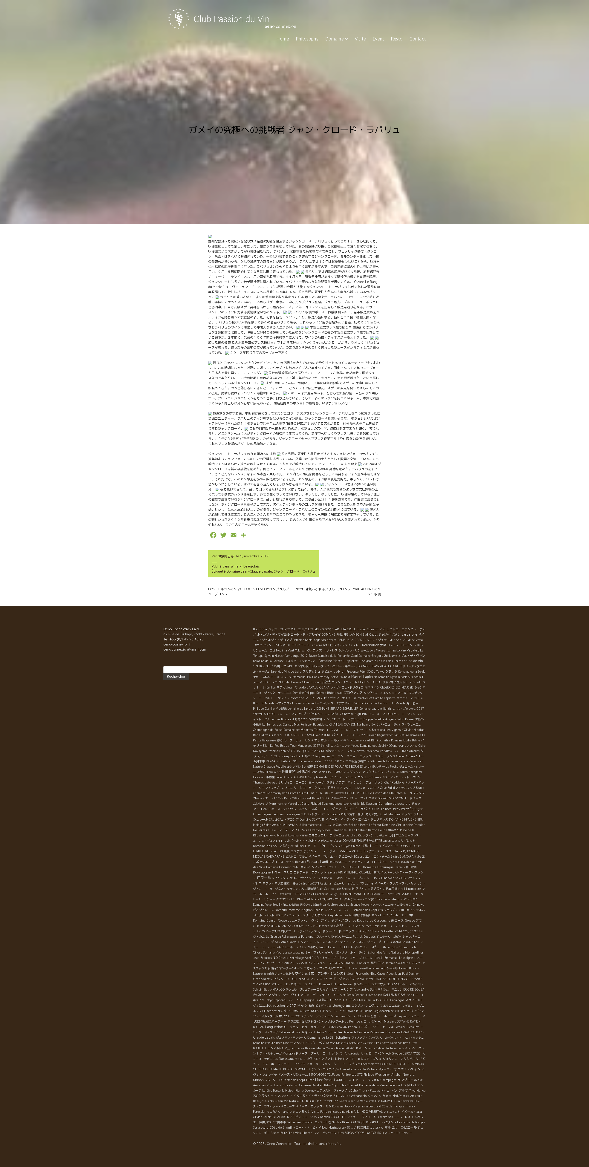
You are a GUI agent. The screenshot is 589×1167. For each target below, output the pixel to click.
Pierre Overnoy (311, 830)
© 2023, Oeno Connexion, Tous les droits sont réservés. (297, 1143)
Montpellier (334, 1032)
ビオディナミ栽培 (345, 761)
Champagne (389, 1080)
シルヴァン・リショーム (353, 650)
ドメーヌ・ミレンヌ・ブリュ (362, 1059)
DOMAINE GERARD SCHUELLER (337, 708)
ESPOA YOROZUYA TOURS (363, 1133)
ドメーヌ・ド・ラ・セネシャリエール (318, 1096)
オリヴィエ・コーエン (293, 782)
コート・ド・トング (352, 735)
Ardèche (351, 1090)
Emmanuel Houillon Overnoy (310, 677)
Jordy (367, 767)
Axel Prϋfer (313, 958)
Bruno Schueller (383, 931)
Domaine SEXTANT (312, 819)
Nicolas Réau (340, 1122)
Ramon (372, 830)
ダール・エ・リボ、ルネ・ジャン (346, 952)
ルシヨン (377, 962)
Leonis (347, 915)
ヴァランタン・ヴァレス (322, 650)
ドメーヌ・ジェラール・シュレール (387, 640)
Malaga (258, 825)
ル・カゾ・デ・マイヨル (273, 634)
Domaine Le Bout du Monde (385, 703)
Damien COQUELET (333, 1117)
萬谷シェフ (268, 1096)
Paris (304, 835)
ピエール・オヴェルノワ (348, 883)
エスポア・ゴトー (320, 809)
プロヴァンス (353, 692)
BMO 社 (328, 645)
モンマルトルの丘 (279, 1048)
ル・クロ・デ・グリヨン (310, 788)
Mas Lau (365, 1000)
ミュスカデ (311, 926)
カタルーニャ (342, 862)
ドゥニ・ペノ (389, 1090)
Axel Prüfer (328, 1027)
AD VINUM (300, 777)
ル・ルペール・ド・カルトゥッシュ (402, 1038)
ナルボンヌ (319, 915)
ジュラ (291, 751)
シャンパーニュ (341, 936)
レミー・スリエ (282, 872)
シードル (392, 968)
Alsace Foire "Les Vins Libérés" (292, 1133)
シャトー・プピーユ (349, 719)
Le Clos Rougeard (282, 719)
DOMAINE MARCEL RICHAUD (359, 894)
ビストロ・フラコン (320, 629)
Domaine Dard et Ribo (314, 1085)
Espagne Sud (311, 1000)
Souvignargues (332, 803)
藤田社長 (411, 867)
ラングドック (297, 1005)
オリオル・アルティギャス (333, 740)
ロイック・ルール (370, 682)
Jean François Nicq (361, 973)
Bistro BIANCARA (402, 857)
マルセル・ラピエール (400, 1127)
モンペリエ (297, 1043)
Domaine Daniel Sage (306, 640)
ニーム (327, 825)
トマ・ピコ (294, 1000)
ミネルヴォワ (333, 714)
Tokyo (380, 671)
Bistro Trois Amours (369, 751)
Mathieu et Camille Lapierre (377, 698)
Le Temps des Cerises (277, 724)
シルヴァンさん (408, 746)
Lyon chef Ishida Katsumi (361, 803)
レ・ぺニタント (386, 1122)
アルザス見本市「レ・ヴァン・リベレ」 (297, 931)
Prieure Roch (382, 809)
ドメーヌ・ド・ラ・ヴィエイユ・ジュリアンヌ (356, 819)
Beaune (310, 1048)
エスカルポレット (404, 841)
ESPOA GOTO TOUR (322, 1075)
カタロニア (365, 777)
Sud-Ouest (370, 634)
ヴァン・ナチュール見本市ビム (384, 835)
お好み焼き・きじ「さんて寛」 (360, 814)
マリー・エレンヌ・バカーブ (361, 788)
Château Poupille (275, 767)
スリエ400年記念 (364, 1016)
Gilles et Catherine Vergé (320, 894)
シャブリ (317, 878)
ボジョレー (286, 1016)
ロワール (264, 877)
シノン (339, 1053)
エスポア (297, 851)
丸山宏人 (413, 703)
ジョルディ (391, 910)
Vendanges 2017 (309, 746)
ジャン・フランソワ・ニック (287, 629)
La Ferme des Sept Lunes (296, 1080)
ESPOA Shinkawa (402, 1101)
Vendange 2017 (296, 656)
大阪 (383, 645)
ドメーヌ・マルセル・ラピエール (330, 856)
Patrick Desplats (364, 936)
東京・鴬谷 (291, 883)
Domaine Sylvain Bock (392, 677)
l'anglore (288, 1111)
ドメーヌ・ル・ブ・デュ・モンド (335, 942)
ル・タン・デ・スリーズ (340, 777)
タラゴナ (292, 889)
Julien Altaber (392, 1074)
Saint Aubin (316, 1032)
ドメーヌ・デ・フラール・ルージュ (322, 995)
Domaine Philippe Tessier (336, 984)
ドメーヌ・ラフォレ (366, 1080)
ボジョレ (343, 925)
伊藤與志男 (226, 556)
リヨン (414, 899)
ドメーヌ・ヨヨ (411, 1111)
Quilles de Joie (373, 995)
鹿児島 (310, 1101)
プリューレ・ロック (371, 958)
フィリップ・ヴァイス (365, 1038)
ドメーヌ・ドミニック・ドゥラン (347, 931)
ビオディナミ (323, 1006)
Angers (390, 719)
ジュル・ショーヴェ (284, 995)
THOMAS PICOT (385, 979)
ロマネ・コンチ (340, 746)
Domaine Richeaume (370, 1032)
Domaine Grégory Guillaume (378, 656)
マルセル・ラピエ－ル (370, 947)
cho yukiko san (347, 1027)
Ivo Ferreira (261, 830)
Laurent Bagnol (310, 798)
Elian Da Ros (271, 746)
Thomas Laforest (265, 782)
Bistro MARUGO (274, 989)
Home (283, 38)
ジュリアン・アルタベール (401, 1059)
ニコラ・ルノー (347, 968)
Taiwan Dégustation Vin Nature (388, 735)
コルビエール (300, 645)
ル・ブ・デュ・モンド (298, 740)
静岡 (280, 740)
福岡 (339, 1080)
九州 (277, 666)
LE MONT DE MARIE (409, 979)
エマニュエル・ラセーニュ (327, 835)
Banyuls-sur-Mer (310, 761)
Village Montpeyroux (332, 1128)
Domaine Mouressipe (277, 952)
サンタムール (362, 984)
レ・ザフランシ (414, 793)
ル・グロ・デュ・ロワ (377, 851)
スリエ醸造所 (307, 889)
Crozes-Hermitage (291, 958)
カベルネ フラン (308, 979)
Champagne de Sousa (268, 730)
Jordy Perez (400, 809)
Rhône (327, 761)
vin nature (329, 640)
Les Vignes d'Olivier (399, 730)
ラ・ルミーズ (387, 1016)
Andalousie (352, 1053)
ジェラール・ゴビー (389, 937)
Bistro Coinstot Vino (372, 629)
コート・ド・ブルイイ (306, 634)
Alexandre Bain (365, 989)
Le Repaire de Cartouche (371, 920)
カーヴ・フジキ (325, 782)
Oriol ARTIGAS (283, 1117)
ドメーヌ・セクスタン (392, 1069)
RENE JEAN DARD (350, 640)
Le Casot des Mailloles (385, 793)
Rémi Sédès (367, 672)
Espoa (403, 761)
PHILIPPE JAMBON (296, 771)
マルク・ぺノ (315, 1042)
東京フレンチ (366, 761)
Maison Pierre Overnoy (300, 1090)
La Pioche (392, 767)
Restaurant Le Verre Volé (356, 1101)
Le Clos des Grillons (345, 825)
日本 (312, 782)
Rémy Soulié (291, 756)
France (387, 1096)
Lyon (347, 846)
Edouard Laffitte (319, 861)
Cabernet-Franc (290, 1032)
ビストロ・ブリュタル (335, 899)
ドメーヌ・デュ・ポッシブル (324, 846)
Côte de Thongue (393, 1106)
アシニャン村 (392, 1112)
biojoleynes (323, 756)
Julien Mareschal (310, 825)
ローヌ (297, 893)
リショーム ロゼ (264, 650)
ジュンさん (374, 1096)
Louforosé (297, 1048)
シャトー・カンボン (363, 899)
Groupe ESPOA (402, 1053)
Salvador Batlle (400, 1043)
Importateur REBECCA (336, 947)
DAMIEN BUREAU (394, 995)
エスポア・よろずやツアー (301, 661)
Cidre (422, 746)
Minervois (387, 878)
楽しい (351, 1127)
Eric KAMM (382, 1101)
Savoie (313, 656)
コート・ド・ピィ (307, 1128)
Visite (360, 38)
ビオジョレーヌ (263, 910)
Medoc (355, 746)
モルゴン (307, 756)
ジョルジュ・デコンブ (284, 819)
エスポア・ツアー (370, 1027)
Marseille (350, 1032)
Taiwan (319, 730)
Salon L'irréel (405, 719)
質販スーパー (392, 751)
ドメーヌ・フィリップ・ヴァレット (300, 714)
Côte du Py (289, 1085)
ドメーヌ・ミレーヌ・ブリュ (293, 915)
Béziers (359, 857)
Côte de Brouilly (282, 1127)
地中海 (325, 745)
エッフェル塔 (322, 1122)
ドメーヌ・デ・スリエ (285, 830)
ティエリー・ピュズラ (292, 1064)
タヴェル (336, 841)
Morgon (289, 1053)
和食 (311, 1006)
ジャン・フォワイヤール (327, 1069)
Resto (396, 38)
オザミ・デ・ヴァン (411, 656)
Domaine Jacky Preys (346, 1106)
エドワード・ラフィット (310, 872)
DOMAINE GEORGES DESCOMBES (350, 1042)
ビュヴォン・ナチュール (340, 698)
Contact (417, 38)
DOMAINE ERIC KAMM (299, 735)
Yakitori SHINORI (264, 714)
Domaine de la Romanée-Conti (338, 656)
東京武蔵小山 (296, 1021)
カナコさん (377, 1128)
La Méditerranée (334, 905)
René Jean (318, 772)
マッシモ (407, 814)
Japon (387, 841)
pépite (277, 772)
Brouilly (277, 905)
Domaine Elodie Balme (405, 740)
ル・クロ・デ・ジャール (376, 1053)
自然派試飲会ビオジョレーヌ (370, 915)
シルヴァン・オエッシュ (379, 693)
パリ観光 (281, 709)
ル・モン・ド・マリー (348, 867)
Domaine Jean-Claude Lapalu (249, 571)
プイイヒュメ (274, 735)
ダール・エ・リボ (401, 915)
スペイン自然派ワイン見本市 (374, 889)
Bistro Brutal (364, 979)
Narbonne (363, 724)
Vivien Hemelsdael (334, 830)
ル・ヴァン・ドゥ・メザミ (302, 1027)
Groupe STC (413, 920)
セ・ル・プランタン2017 (408, 709)
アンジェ (329, 719)
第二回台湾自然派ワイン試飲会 (302, 905)
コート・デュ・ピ (265, 798)
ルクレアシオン (296, 767)
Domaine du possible (394, 803)
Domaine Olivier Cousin (305, 682)
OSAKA (324, 687)
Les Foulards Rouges (411, 1122)
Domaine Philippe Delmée (309, 693)
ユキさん (312, 947)
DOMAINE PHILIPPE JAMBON (342, 634)
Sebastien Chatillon (300, 1122)
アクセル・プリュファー (301, 989)
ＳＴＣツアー (262, 931)
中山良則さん (290, 825)
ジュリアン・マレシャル (291, 1038)
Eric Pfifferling (326, 1101)
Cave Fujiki (387, 788)
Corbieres (392, 1032)
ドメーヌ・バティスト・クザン (401, 777)
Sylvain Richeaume (388, 1048)
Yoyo (335, 1085)
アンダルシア (352, 772)
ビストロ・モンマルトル (296, 666)
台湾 (305, 1032)
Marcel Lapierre (364, 676)
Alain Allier (353, 1111)
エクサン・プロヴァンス (367, 1006)
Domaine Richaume (407, 1027)
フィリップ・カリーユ (279, 788)
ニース (347, 1080)
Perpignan (308, 936)
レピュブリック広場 (284, 878)
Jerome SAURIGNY (398, 963)
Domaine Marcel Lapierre (338, 661)
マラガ (281, 687)
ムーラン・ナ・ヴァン (306, 920)
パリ (335, 735)
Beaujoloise (321, 724)
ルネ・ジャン (346, 751)
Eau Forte (382, 1043)
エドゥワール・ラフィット (405, 984)
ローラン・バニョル (345, 756)
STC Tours (400, 772)
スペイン (414, 1069)
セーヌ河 (388, 1027)
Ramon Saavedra (307, 703)
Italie (417, 857)
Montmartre (278, 803)
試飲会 (326, 682)
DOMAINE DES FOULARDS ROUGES (338, 766)
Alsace (331, 751)
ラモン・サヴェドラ (313, 814)
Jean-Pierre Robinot (372, 968)
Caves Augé (385, 973)
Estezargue (293, 937)
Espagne (416, 808)
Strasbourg (261, 1128)
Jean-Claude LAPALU (302, 687)
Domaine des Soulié (267, 846)
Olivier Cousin (262, 1117)
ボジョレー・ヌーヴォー (321, 851)
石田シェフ (334, 788)
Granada (259, 979)
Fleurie (382, 830)
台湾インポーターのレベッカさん (290, 968)
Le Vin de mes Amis (366, 926)
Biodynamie (367, 661)
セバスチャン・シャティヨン (314, 1016)
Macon (320, 1048)
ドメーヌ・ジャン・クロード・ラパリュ (333, 1064)
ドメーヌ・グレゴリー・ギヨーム (334, 666)
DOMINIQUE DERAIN (363, 1122)
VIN (340, 872)
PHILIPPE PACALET (358, 872)
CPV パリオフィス (304, 963)
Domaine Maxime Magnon (294, 910)
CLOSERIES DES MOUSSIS (396, 687)
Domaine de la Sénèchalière (328, 1037)
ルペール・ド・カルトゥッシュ (308, 841)
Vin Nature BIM (294, 1101)
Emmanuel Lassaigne (398, 958)
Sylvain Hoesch (274, 656)
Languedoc (274, 1026)
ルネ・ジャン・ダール (373, 942)
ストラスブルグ (405, 788)
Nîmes (376, 777)
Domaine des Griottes (298, 730)
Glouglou (392, 947)
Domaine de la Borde (411, 672)
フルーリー (271, 1080)
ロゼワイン (304, 878)
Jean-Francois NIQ (265, 958)
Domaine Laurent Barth (375, 709)
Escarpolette (370, 1064)
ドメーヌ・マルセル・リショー (401, 926)
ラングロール (407, 1080)
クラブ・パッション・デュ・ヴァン (360, 782)
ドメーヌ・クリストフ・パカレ (395, 883)
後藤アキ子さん (392, 682)
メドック (357, 862)
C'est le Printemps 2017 (393, 899)
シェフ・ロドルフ (325, 968)
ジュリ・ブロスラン (330, 963)
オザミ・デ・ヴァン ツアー (340, 958)
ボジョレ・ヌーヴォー (338, 910)
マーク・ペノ (314, 698)
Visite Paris (319, 1112)
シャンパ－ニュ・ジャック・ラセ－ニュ (396, 724)
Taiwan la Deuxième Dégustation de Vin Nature (378, 1011)
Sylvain (258, 989)
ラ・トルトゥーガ (271, 1053)
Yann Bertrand (371, 1106)
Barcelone (409, 634)
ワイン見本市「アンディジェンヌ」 (320, 973)
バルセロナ (391, 846)
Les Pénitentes (346, 1075)
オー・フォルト (314, 952)
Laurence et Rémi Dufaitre (372, 740)
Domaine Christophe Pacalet (403, 824)
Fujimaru (404, 1016)
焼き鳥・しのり (334, 878)
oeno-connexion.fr (177, 644)
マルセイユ (284, 1096)
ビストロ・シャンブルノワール (324, 1021)
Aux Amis (414, 677)
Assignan (326, 883)
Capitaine (298, 952)
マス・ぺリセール (325, 1133)
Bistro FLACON (309, 883)
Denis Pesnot (355, 995)
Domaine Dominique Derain (384, 867)
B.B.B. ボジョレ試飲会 (329, 793)
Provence (297, 698)
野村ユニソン (331, 1000)
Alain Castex (325, 889)
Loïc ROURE (323, 735)
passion (279, 1005)
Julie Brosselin (345, 889)
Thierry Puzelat (369, 1090)
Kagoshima (335, 915)
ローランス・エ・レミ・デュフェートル (348, 730)
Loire (369, 883)
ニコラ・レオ (402, 1117)
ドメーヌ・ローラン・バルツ (405, 645)
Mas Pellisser (303, 724)
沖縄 (395, 1096)
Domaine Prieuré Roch (267, 1043)
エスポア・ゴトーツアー (397, 1133)
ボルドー (378, 766)
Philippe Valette (373, 719)
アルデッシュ (311, 671)
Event (378, 38)
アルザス (404, 1090)
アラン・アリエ (272, 883)
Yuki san (300, 650)
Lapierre (316, 645)
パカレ (298, 1059)
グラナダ (391, 671)
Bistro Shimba (365, 1048)
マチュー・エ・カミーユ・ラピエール (294, 984)
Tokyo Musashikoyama (284, 835)
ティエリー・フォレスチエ (360, 798)
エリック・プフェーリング (377, 756)
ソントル (400, 878)
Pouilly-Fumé (306, 793)
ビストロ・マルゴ (296, 857)
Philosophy (307, 38)
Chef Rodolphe (394, 782)
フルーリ (286, 677)
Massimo (390, 1021)
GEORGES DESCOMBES (393, 798)
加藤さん (393, 830)
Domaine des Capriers (368, 910)
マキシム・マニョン (390, 989)
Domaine (335, 38)
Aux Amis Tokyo (285, 942)
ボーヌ (275, 677)
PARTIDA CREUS (345, 629)
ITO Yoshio (394, 942)
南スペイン (371, 687)
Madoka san (327, 926)
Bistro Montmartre (408, 889)
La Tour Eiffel (380, 1000)
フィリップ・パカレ (336, 920)
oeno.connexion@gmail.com (184, 649)
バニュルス (264, 1005)
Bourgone (260, 629)
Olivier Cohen (405, 756)
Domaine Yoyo (262, 904)
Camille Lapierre (387, 761)
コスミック (303, 1111)
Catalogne (397, 1000)
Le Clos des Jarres (390, 661)
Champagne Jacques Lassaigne (276, 814)
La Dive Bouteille (273, 1090)
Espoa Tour (288, 745)
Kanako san (385, 1117)
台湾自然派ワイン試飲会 (279, 974)
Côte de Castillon (292, 926)
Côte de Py (399, 851)
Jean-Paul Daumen (407, 974)
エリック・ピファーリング (335, 989)
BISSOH (362, 793)
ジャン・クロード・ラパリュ (295, 571)
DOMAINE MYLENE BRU (406, 819)
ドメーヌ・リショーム (293, 1074)
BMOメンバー (383, 872)
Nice (286, 1043)
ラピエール (328, 672)
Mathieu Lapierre (357, 963)
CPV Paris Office (289, 798)
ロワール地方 (334, 772)
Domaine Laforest (278, 867)
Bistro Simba (354, 703)
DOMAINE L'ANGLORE (282, 761)
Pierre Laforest (370, 825)
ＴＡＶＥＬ (304, 942)
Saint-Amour (272, 825)
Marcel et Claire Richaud (304, 804)
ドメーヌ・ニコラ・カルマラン (391, 904)
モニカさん (273, 1112)
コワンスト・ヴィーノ (330, 1090)
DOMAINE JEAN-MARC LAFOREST (380, 666)
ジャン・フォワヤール (277, 645)
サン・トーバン (335, 1011)
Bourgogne (262, 872)
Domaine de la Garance (268, 661)
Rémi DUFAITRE (314, 1011)
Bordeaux (286, 1058)
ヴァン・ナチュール (344, 682)
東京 (287, 851)
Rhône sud (335, 692)
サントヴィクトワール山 (282, 979)
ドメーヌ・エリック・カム (313, 1106)
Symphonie (315, 777)
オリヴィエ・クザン (316, 1059)
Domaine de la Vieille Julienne (379, 1085)
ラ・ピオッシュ (390, 894)
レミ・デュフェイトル (347, 645)
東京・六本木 (261, 677)
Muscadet (269, 1011)
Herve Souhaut (340, 677)
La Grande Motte (357, 905)
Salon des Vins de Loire (286, 672)
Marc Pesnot (325, 1079)
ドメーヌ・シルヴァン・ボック (288, 809)
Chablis (318, 910)
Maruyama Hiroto (284, 793)
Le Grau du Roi (276, 937)
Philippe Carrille (264, 708)
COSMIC (350, 793)
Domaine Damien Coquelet (272, 920)
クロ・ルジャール (372, 1021)
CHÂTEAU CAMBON (342, 724)
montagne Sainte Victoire (360, 1069)
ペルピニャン (404, 931)
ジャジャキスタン (389, 635)
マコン (417, 1053)
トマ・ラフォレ (285, 703)
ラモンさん (378, 984)
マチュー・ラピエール (362, 1117)
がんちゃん (323, 937)
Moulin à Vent (285, 650)
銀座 (310, 766)
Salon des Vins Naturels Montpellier (395, 952)
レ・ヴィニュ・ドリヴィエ (347, 687)
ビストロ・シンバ (307, 1117)
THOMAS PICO (261, 984)
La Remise (352, 1021)
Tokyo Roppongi (275, 1000)
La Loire (336, 1059)
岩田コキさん (406, 910)
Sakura (332, 872)
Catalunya (285, 894)
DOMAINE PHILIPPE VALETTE (362, 841)
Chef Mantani (391, 814)
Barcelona (378, 730)
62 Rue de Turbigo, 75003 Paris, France (194, 634)
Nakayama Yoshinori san (269, 751)
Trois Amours (411, 751)
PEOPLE (363, 1127)
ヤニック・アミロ (408, 698)
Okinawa (418, 904)
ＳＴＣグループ (332, 798)
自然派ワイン (262, 995)
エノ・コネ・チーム (377, 857)
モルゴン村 (350, 1000)
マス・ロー (371, 862)
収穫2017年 (265, 772)
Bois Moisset (378, 650)
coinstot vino (336, 1112)
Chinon (355, 846)
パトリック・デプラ (332, 703)
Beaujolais (251, 566)
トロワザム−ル (412, 682)
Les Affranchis (356, 1096)
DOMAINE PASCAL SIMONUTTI (290, 1069)
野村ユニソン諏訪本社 (308, 719)
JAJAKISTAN (410, 942)
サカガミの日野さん (290, 1011)
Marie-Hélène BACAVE (340, 1048)
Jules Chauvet (348, 1085)
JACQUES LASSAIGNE (311, 751)
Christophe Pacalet (403, 650)
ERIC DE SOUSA (413, 989)
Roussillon (370, 645)
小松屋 (270, 777)
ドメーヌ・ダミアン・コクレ (362, 878)
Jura (340, 1132)
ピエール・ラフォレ (294, 947)
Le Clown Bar (343, 1016)
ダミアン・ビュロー (289, 899)
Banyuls (300, 862)
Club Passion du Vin (266, 926)
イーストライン (284, 862)
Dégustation (293, 845)
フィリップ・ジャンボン (337, 979)
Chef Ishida (311, 899)
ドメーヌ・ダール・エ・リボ (315, 1053)
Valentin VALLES (351, 851)
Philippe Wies (373, 1075)
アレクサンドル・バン (377, 772)
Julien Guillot (284, 777)
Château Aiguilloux (354, 714)
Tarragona (333, 814)
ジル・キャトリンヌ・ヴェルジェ (313, 867)
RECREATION (274, 851)
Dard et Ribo (355, 835)
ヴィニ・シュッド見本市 (393, 862)
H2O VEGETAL (372, 1111)
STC (360, 1074)
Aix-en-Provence (347, 672)
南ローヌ (397, 920)
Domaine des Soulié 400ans (378, 745)
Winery (236, 566)
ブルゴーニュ (371, 845)
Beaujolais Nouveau (268, 1101)
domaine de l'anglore (301, 708)
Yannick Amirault (410, 1096)
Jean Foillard (357, 830)
